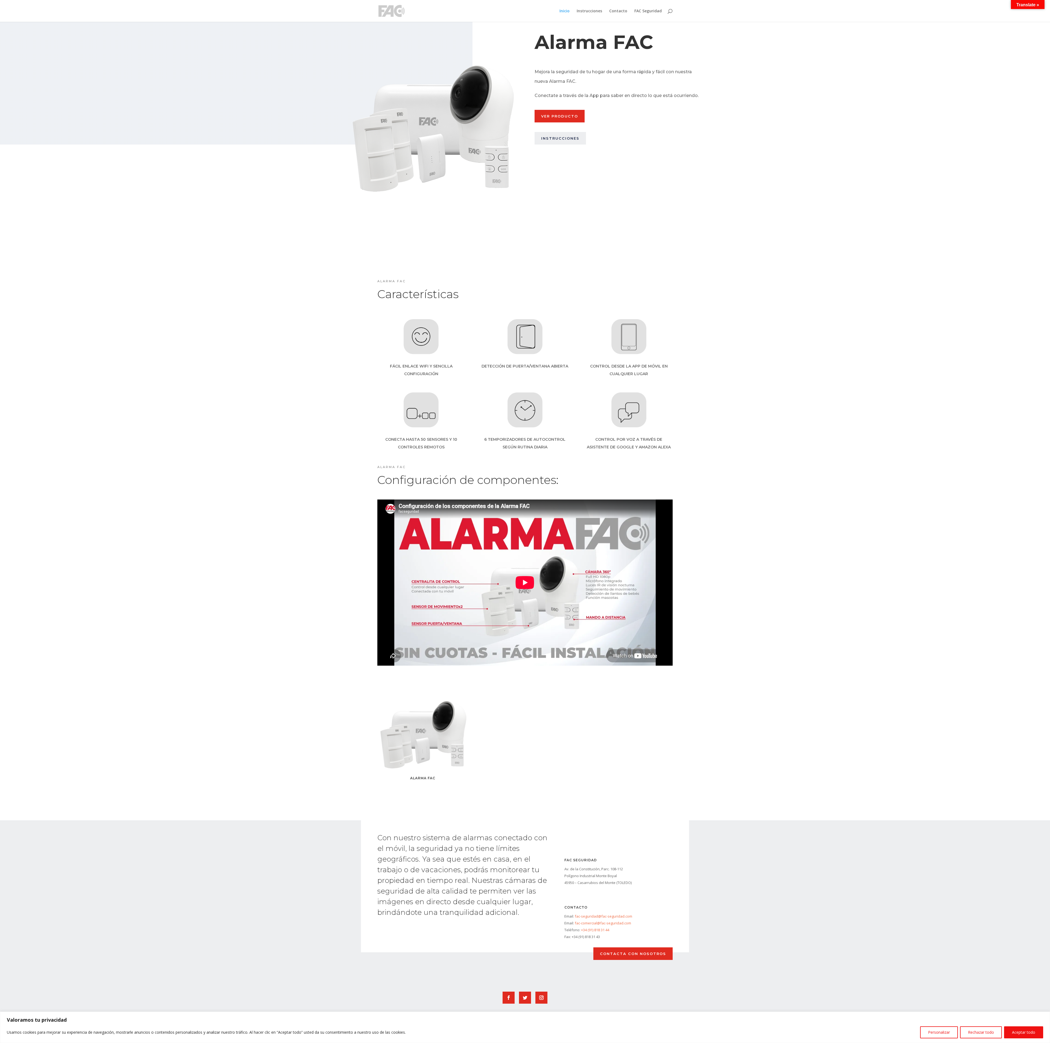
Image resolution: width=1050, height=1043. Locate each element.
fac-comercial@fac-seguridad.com (603, 923)
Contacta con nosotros (633, 953)
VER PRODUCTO (559, 116)
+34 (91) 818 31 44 (595, 929)
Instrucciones (589, 11)
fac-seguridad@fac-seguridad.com (603, 916)
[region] (525, 1027)
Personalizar (939, 1032)
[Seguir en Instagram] (541, 998)
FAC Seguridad (648, 11)
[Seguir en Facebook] (509, 998)
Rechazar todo (981, 1032)
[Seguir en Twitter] (525, 998)
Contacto (618, 11)
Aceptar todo (1023, 1032)
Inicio (564, 11)
